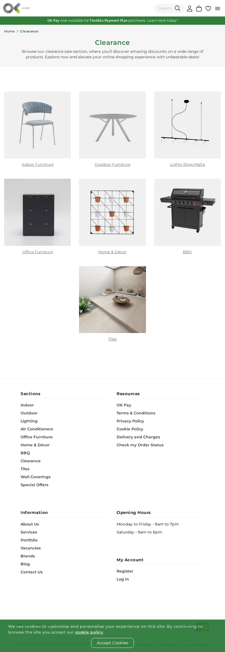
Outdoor (29, 413)
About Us (30, 524)
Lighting (29, 421)
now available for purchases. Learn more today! (112, 21)
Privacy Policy (130, 421)
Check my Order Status (140, 444)
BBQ (25, 452)
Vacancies (31, 548)
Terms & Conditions (136, 413)
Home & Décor (35, 444)
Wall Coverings (35, 476)
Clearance (31, 460)
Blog (25, 564)
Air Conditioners (37, 429)
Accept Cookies (112, 642)
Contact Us (32, 572)
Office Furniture (37, 436)
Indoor (27, 405)
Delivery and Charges (138, 436)
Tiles (25, 468)
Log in (123, 579)
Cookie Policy (130, 429)
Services (29, 532)
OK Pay (124, 405)
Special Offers (34, 484)
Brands (28, 556)
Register (125, 571)
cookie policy (89, 632)
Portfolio (29, 540)
